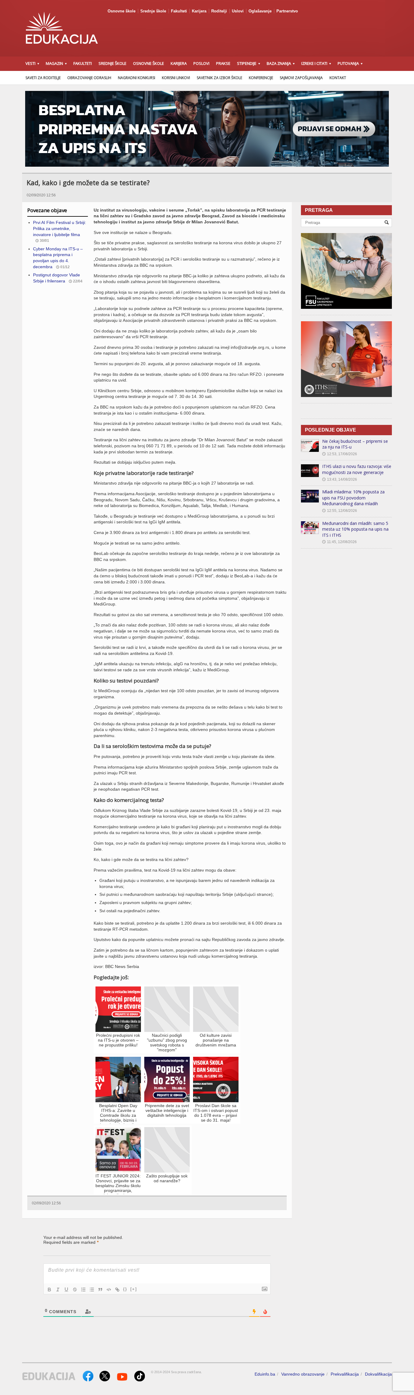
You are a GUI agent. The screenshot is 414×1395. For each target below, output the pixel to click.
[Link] (117, 1289)
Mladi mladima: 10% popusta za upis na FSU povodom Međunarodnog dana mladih (353, 497)
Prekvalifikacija (345, 1374)
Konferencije (261, 77)
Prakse (223, 63)
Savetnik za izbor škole (219, 77)
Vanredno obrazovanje (303, 1374)
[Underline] (66, 1289)
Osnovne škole (121, 11)
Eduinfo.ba (265, 1374)
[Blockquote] (100, 1289)
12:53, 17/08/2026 (339, 454)
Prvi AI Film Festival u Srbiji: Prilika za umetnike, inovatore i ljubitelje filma (59, 228)
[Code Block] (109, 1289)
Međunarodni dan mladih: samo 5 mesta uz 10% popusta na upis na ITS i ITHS (355, 529)
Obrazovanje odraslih (89, 77)
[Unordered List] (92, 1289)
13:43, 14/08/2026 (339, 479)
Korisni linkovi (176, 77)
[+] (133, 1289)
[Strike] (75, 1289)
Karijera (199, 11)
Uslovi (238, 11)
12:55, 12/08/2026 (339, 511)
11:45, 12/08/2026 (339, 542)
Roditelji (219, 11)
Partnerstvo (287, 11)
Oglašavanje (260, 11)
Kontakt (337, 77)
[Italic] (58, 1289)
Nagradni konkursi (136, 77)
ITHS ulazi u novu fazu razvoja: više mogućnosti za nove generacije (356, 469)
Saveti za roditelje (43, 77)
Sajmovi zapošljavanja (301, 77)
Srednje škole (153, 11)
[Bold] (49, 1289)
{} (125, 1289)
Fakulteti (179, 11)
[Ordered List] (83, 1289)
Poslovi (201, 63)
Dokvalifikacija (378, 1374)
